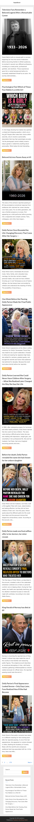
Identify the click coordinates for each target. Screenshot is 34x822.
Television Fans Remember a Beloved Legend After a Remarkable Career (17, 13)
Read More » (7, 80)
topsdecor (17, 2)
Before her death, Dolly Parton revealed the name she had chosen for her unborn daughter (16, 457)
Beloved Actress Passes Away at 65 (16, 157)
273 (10, 762)
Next (29, 762)
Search (7, 769)
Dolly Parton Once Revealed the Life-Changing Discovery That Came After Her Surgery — (17, 233)
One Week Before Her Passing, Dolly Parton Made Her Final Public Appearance (16, 302)
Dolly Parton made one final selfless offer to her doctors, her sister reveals (16, 534)
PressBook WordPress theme (20, 820)
